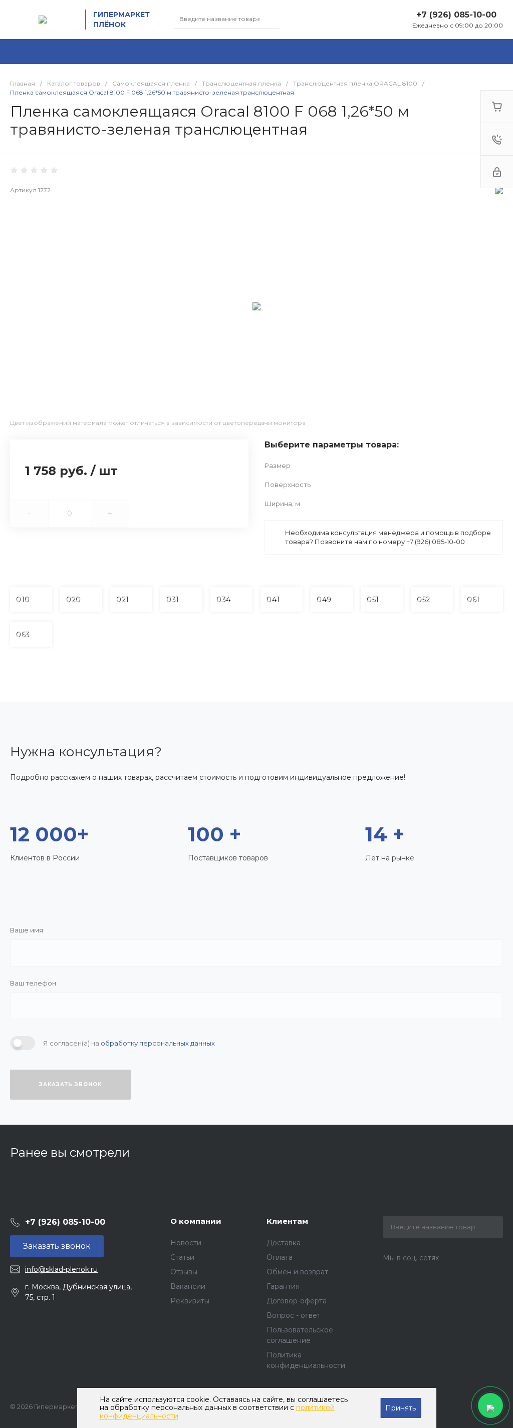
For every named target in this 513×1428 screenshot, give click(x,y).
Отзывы (183, 1271)
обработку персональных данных (158, 1043)
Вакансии (187, 1286)
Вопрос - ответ (294, 1315)
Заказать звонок (70, 1084)
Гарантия (283, 1286)
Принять (400, 1407)
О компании (195, 1221)
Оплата (280, 1257)
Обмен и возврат (297, 1271)
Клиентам (287, 1221)
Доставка (284, 1242)
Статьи (182, 1257)
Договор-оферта (297, 1300)
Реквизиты (189, 1300)
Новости (185, 1242)
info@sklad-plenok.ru (61, 1269)
